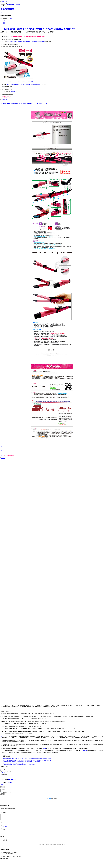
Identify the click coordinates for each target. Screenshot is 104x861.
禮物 (1, 450)
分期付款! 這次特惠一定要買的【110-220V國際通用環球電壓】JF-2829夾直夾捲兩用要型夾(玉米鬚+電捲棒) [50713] (39, 29)
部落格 (4, 22)
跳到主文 (2, 12)
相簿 (4, 21)
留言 (12, 779)
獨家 (1, 736)
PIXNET (43, 844)
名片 (4, 23)
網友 (32, 81)
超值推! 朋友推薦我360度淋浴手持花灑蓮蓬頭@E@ (14, 763)
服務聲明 (63, 844)
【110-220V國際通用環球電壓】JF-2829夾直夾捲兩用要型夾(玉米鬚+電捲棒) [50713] (27, 41)
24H (1, 455)
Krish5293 (2, 772)
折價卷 (1, 78)
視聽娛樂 (10, 782)
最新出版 (85, 750)
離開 (7, 858)
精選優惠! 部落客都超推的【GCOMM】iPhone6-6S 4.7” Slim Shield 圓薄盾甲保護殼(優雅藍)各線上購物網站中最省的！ (28, 758)
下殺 (8, 41)
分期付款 (44, 748)
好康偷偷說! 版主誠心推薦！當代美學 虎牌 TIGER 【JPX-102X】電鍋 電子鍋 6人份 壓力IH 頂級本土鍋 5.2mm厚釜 (27, 760)
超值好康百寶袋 (7, 9)
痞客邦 (9, 779)
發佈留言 (2, 794)
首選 (1, 446)
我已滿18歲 (3, 858)
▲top (1, 784)
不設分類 (10, 18)
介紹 (6, 99)
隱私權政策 (59, 844)
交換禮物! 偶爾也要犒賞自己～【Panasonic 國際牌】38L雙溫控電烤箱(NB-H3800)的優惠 (21, 761)
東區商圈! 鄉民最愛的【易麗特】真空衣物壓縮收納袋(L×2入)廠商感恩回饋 (19, 764)
